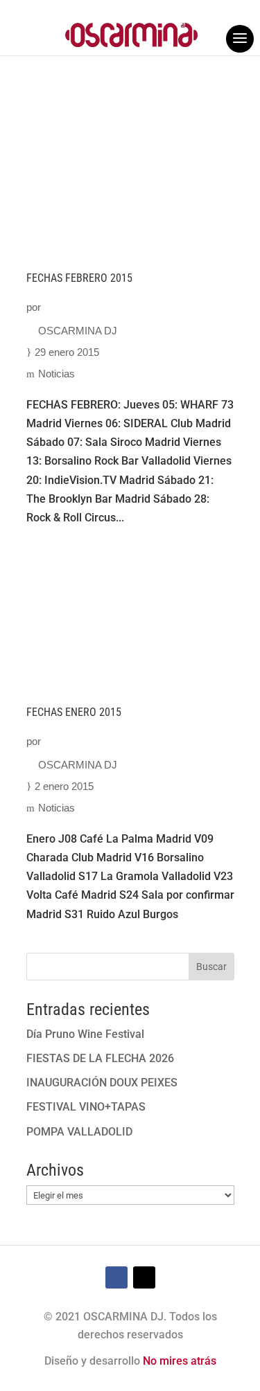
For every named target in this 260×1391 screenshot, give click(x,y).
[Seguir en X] (144, 1277)
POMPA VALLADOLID (79, 1131)
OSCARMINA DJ (77, 330)
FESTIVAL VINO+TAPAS (86, 1106)
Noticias (56, 373)
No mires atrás (179, 1360)
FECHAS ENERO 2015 (73, 712)
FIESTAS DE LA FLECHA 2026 (100, 1058)
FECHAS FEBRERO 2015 (79, 278)
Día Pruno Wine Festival (85, 1034)
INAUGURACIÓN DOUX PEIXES (101, 1082)
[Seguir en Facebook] (116, 1277)
